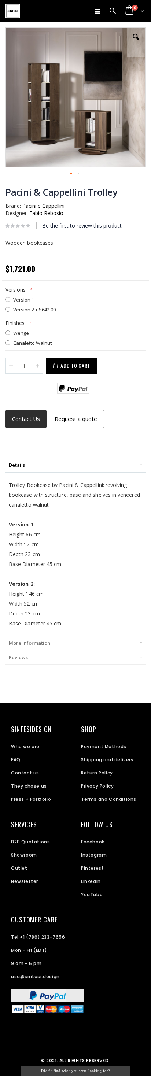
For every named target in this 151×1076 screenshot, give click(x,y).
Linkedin (91, 881)
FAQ (16, 760)
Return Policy (97, 773)
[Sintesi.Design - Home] (12, 11)
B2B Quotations (30, 842)
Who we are (25, 746)
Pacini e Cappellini (43, 205)
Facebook (92, 842)
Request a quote (76, 418)
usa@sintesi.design (35, 976)
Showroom (24, 855)
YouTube (92, 894)
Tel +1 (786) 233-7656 (38, 937)
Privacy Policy (97, 786)
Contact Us (26, 418)
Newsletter (24, 881)
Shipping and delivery (107, 760)
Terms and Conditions (108, 799)
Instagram (94, 855)
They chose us (29, 786)
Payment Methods (103, 746)
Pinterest (92, 868)
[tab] (75, 465)
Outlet (19, 868)
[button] (136, 42)
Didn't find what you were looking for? (75, 1071)
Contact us (25, 773)
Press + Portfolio (31, 799)
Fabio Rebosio (46, 213)
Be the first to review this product (82, 225)
